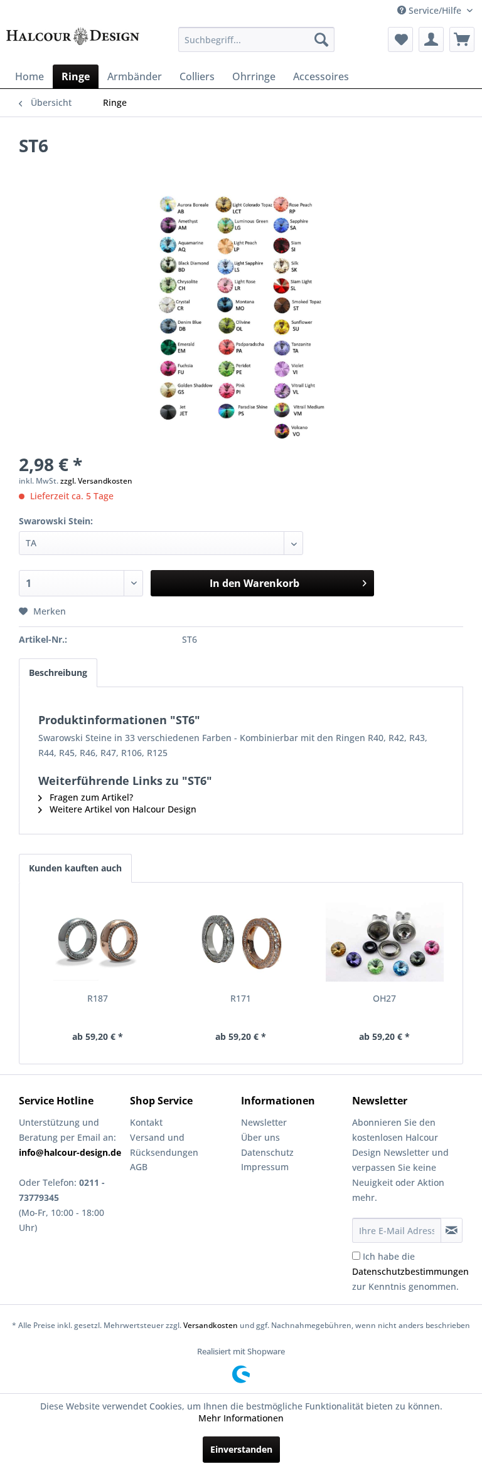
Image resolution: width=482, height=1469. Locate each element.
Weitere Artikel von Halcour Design (121, 809)
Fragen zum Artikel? (90, 797)
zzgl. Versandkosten (96, 480)
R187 (97, 998)
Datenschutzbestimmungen (410, 1271)
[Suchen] (321, 39)
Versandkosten (210, 1325)
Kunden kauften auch (75, 868)
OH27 (384, 998)
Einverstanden (241, 1449)
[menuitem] (256, 39)
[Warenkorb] (461, 39)
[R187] (97, 942)
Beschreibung (58, 672)
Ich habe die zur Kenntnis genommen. (410, 1271)
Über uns (260, 1137)
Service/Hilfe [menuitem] (435, 10)
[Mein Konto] (431, 39)
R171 (240, 998)
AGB (138, 1167)
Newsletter (264, 1122)
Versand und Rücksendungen (164, 1144)
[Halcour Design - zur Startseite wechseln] (72, 42)
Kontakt (146, 1122)
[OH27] (384, 942)
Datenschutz (267, 1152)
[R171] (241, 942)
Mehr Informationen (241, 1418)
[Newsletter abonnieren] (452, 1230)
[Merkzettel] (400, 39)
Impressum (265, 1167)
